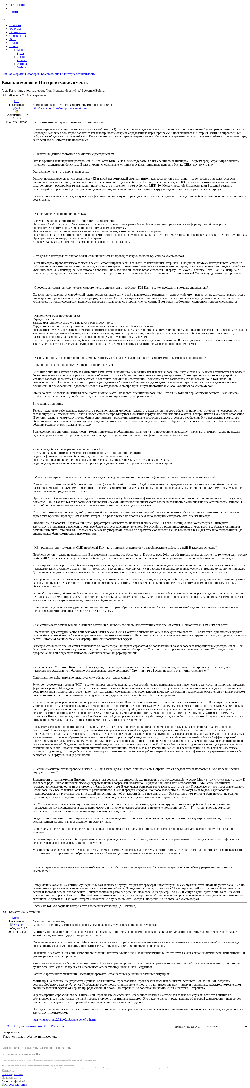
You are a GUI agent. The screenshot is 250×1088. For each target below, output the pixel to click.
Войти (13, 11)
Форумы (15, 28)
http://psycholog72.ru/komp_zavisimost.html (60, 108)
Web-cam (23, 67)
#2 (4, 911)
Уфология (57, 1026)
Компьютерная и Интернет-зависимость (68, 74)
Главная (7, 74)
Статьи (22, 60)
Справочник (17, 35)
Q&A (20, 53)
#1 (4, 95)
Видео (13, 42)
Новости (15, 25)
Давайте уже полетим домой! (26, 1026)
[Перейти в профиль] (17, 108)
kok (16, 101)
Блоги (21, 49)
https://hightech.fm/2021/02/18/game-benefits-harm (64, 1019)
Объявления (17, 32)
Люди (21, 56)
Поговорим (32, 74)
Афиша (22, 63)
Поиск (13, 46)
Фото (12, 39)
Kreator (16, 917)
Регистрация (17, 4)
